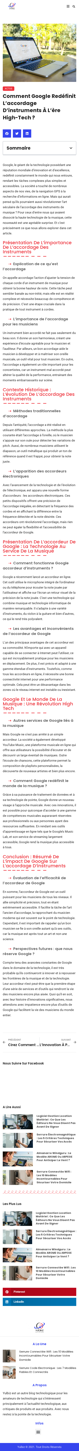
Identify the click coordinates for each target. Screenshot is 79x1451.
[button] (73, 6)
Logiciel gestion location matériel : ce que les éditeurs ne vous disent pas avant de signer (56, 1121)
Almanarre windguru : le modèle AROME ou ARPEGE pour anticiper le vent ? (54, 1156)
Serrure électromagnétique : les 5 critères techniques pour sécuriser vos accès (56, 1138)
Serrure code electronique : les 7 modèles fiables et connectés (47, 1370)
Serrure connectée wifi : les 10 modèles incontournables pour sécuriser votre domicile (54, 1177)
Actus (8, 88)
